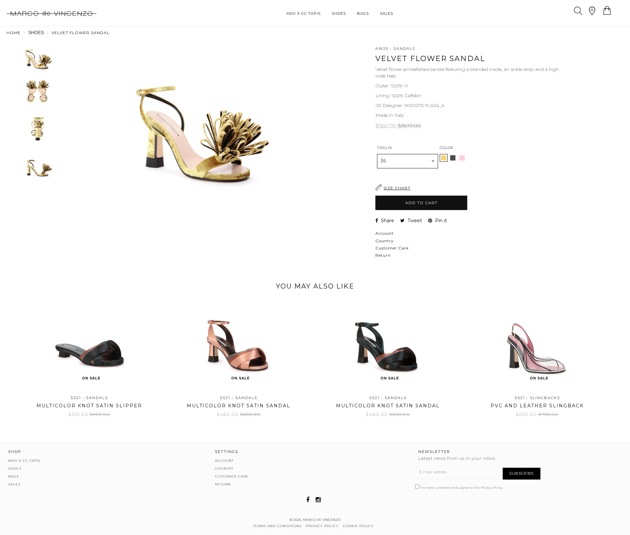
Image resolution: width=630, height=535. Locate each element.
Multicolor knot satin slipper (89, 406)
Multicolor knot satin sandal (238, 406)
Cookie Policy (358, 526)
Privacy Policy (492, 487)
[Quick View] (123, 319)
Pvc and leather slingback (537, 406)
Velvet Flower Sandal (81, 32)
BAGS (363, 13)
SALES (386, 13)
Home (14, 32)
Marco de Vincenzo (322, 520)
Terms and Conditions (277, 526)
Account (384, 233)
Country (384, 240)
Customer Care (392, 248)
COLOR (446, 147)
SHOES (339, 13)
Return (383, 255)
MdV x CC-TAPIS (303, 13)
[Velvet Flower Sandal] (453, 160)
